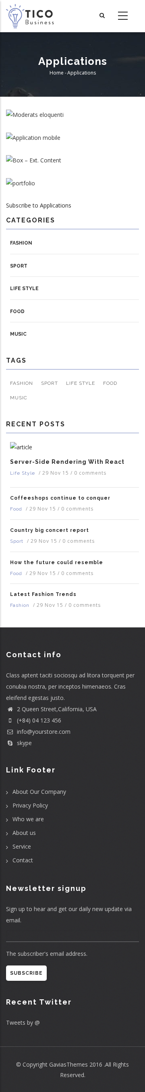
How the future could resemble (56, 562)
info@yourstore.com (42, 731)
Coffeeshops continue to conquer (60, 498)
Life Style (24, 288)
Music (18, 334)
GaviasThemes (68, 1064)
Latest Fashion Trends (43, 594)
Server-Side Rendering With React (67, 462)
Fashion (21, 243)
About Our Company (39, 791)
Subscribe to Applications (38, 205)
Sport (18, 266)
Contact (22, 860)
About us (24, 833)
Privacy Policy (30, 805)
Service (21, 846)
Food (17, 311)
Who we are (28, 819)
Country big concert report (49, 530)
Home (57, 72)
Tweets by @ (23, 1022)
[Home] (31, 16)
